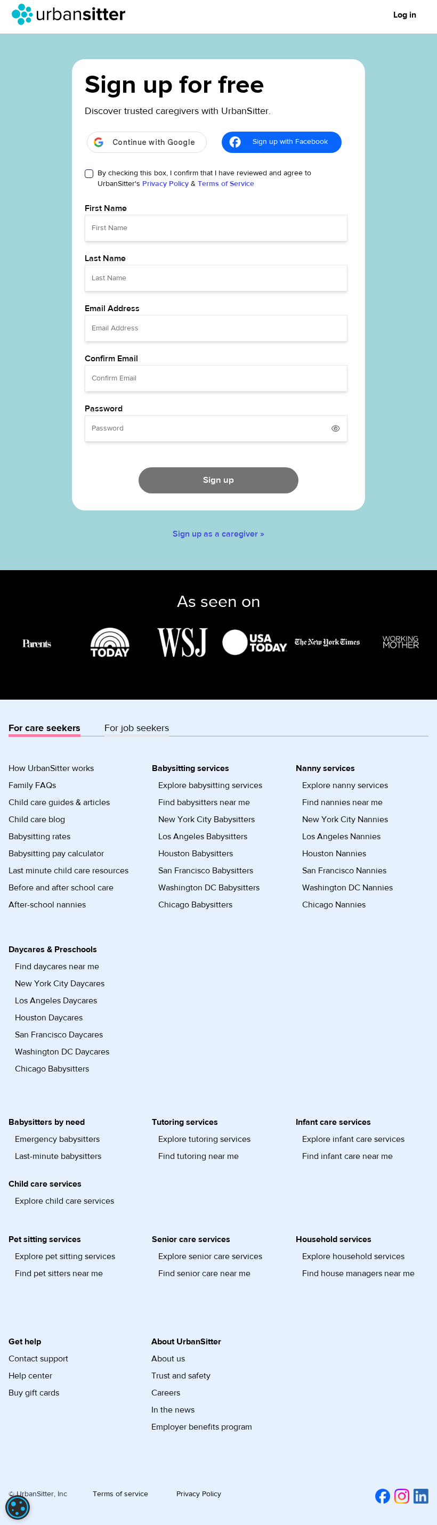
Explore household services (353, 1256)
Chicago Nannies (334, 904)
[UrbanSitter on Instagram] (399, 1496)
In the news (173, 1410)
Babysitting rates (39, 836)
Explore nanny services (345, 785)
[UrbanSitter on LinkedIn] (418, 1496)
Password (104, 408)
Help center (30, 1375)
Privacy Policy (165, 184)
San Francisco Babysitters (205, 870)
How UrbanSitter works (51, 768)
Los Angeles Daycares (56, 1000)
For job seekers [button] (136, 728)
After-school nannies (47, 904)
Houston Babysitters (195, 853)
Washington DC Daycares (62, 1052)
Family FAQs (32, 785)
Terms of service (120, 1494)
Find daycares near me (57, 966)
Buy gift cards (34, 1393)
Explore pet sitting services (65, 1256)
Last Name (105, 258)
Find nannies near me (342, 802)
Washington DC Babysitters (209, 887)
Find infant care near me (347, 1156)
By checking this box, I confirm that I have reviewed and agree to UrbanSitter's (204, 178)
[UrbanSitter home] (72, 14)
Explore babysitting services (210, 785)
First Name (106, 208)
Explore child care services (64, 1201)
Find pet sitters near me (59, 1273)
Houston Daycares (49, 1017)
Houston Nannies (334, 853)
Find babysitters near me (204, 802)
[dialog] (17, 1507)
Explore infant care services (353, 1139)
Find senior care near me (204, 1273)
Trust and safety (181, 1375)
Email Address (112, 308)
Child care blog (37, 819)
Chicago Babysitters (195, 904)
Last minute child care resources (68, 870)
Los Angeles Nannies (341, 836)
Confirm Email (111, 358)
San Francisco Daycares (59, 1034)
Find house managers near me (358, 1273)
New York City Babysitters (206, 819)
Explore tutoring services (204, 1139)
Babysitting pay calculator (56, 853)
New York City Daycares (59, 983)
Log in (404, 15)
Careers (165, 1393)
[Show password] (336, 428)
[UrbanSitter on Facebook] (380, 1496)
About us (168, 1358)
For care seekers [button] (44, 728)
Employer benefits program (201, 1427)
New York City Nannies (345, 819)
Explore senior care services (210, 1256)
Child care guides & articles (59, 802)
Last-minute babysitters (58, 1156)
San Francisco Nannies (344, 870)
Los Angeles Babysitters (202, 836)
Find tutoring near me (198, 1156)
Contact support (38, 1358)
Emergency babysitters (57, 1139)
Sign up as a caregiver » (218, 534)
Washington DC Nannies (347, 887)
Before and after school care (61, 887)
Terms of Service (226, 184)
